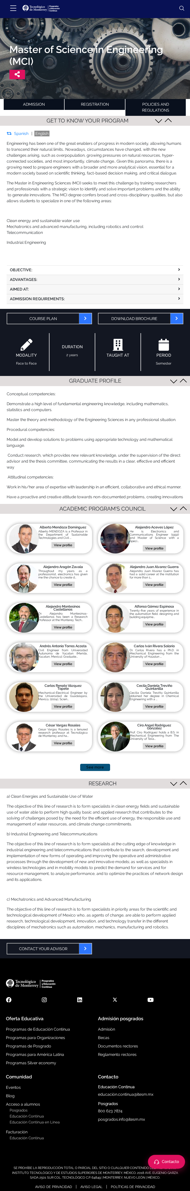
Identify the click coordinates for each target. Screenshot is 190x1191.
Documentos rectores (118, 1046)
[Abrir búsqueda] (179, 8)
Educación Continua (27, 1116)
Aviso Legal (91, 1187)
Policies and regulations (155, 107)
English (41, 133)
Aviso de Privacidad (53, 1187)
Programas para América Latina (35, 1054)
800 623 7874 (110, 1111)
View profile (63, 545)
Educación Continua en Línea (35, 1122)
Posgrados (18, 1110)
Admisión (106, 1029)
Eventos (13, 1087)
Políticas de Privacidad (133, 1187)
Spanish (21, 133)
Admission (34, 104)
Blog (10, 1095)
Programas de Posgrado (28, 1046)
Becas (103, 1037)
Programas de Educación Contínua (38, 1029)
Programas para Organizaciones (35, 1037)
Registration (95, 104)
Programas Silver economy (31, 1063)
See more (95, 767)
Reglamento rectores (117, 1054)
